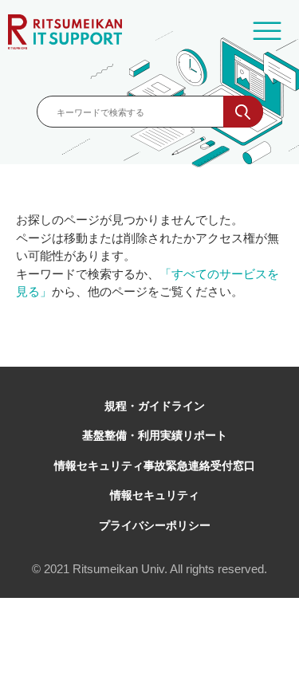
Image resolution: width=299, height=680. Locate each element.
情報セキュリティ (154, 495)
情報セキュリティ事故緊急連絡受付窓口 (154, 465)
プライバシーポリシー (154, 525)
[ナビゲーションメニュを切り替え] (267, 32)
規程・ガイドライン (154, 405)
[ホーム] (65, 31)
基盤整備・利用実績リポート (154, 435)
